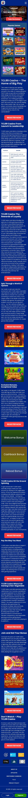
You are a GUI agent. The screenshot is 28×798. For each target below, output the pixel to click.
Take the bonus (14, 19)
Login (7, 795)
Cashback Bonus (14, 454)
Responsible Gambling (14, 776)
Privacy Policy (14, 783)
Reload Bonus (14, 471)
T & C (14, 780)
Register (20, 795)
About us (14, 769)
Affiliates (14, 773)
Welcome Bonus (14, 437)
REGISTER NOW (14, 117)
